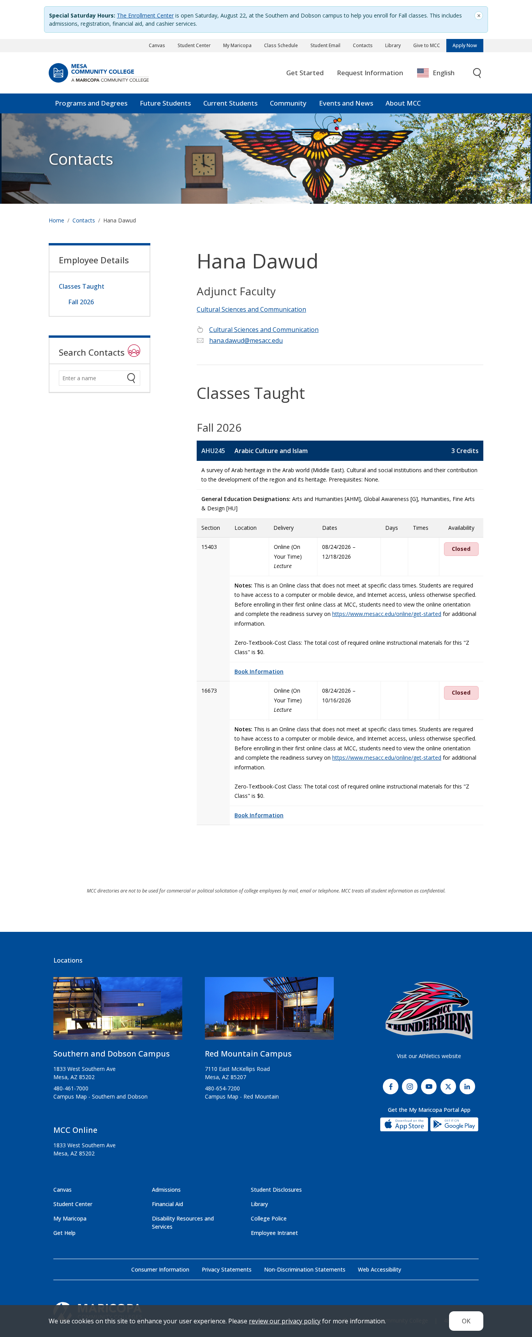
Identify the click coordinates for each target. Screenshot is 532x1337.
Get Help (64, 1232)
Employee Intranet (274, 1232)
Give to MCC (426, 45)
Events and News (346, 103)
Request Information (370, 72)
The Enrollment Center (145, 15)
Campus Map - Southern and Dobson (100, 1096)
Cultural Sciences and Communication (251, 309)
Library (393, 45)
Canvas (157, 45)
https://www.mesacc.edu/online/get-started (386, 613)
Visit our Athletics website (429, 1056)
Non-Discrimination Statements (304, 1269)
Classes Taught (81, 286)
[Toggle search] (477, 73)
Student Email (325, 45)
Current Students (230, 103)
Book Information (259, 671)
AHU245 (213, 450)
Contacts (363, 45)
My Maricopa (237, 45)
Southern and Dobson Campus (111, 1053)
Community (288, 103)
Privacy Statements (227, 1269)
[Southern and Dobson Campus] (117, 1011)
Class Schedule (281, 45)
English (443, 72)
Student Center (194, 45)
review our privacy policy (285, 1321)
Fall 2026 (81, 302)
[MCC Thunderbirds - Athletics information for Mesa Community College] (429, 1010)
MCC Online (75, 1130)
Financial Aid (167, 1204)
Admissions (166, 1189)
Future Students (165, 103)
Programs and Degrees (91, 103)
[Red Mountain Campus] (269, 1011)
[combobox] (441, 73)
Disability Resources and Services (183, 1222)
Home (56, 220)
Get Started (305, 72)
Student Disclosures (276, 1189)
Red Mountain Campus (248, 1053)
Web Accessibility (379, 1269)
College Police (269, 1218)
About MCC (403, 103)
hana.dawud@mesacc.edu (246, 340)
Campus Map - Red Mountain (242, 1096)
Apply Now (465, 45)
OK (466, 1321)
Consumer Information (160, 1269)
